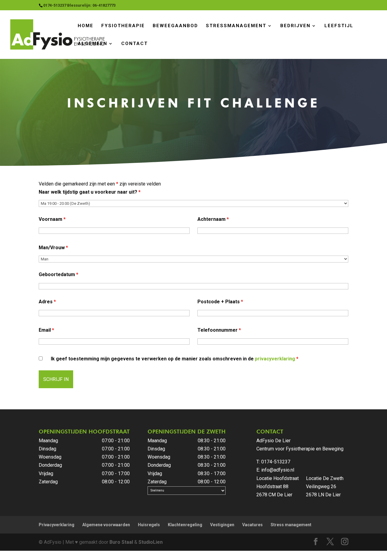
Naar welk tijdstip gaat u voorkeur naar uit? (90, 192)
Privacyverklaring (56, 524)
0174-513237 (275, 462)
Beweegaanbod (175, 25)
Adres (47, 301)
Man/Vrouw (53, 247)
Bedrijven (295, 25)
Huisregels (149, 524)
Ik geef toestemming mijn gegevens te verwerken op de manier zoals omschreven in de (174, 359)
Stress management (291, 524)
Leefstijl (338, 25)
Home (85, 25)
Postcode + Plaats (220, 301)
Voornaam (52, 219)
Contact (134, 43)
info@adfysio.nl (277, 470)
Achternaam (213, 219)
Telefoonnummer (219, 330)
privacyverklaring (275, 359)
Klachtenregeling (185, 524)
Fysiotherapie (123, 25)
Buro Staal (121, 542)
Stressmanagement (236, 25)
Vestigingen (222, 524)
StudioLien (150, 542)
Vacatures (252, 524)
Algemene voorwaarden (106, 524)
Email (46, 330)
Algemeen (92, 43)
